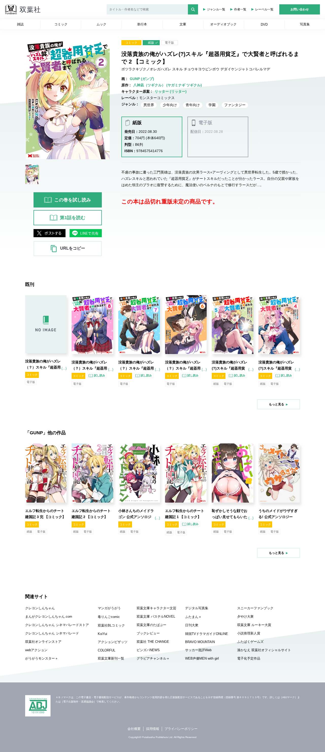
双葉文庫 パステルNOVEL (156, 616)
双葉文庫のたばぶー (151, 625)
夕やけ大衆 (245, 616)
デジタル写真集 (196, 608)
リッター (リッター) (171, 91)
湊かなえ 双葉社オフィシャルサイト (264, 650)
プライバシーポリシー (181, 729)
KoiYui (102, 634)
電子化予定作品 (248, 658)
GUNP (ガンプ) (142, 79)
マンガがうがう (109, 608)
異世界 (148, 105)
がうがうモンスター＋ (41, 658)
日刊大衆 (191, 625)
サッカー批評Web (198, 650)
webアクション (36, 650)
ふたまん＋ (193, 617)
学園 (212, 105)
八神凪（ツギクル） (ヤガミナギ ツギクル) (167, 85)
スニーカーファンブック (255, 608)
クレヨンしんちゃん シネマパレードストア (57, 625)
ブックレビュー (148, 633)
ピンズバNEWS (148, 650)
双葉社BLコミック (111, 625)
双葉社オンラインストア (43, 642)
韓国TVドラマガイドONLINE (206, 634)
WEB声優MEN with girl (202, 658)
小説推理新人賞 (248, 633)
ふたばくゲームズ (250, 642)
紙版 (151, 42)
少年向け (170, 105)
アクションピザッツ (112, 642)
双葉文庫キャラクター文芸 (156, 608)
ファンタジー (235, 105)
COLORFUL (106, 650)
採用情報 (152, 729)
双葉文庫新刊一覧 (111, 658)
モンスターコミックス (157, 98)
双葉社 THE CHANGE (153, 642)
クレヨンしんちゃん (40, 608)
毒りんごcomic (109, 617)
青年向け (193, 105)
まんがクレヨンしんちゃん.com (48, 616)
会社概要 (134, 729)
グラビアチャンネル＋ (153, 658)
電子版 (169, 42)
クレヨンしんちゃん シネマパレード (52, 633)
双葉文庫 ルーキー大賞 (254, 625)
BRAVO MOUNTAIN (200, 642)
